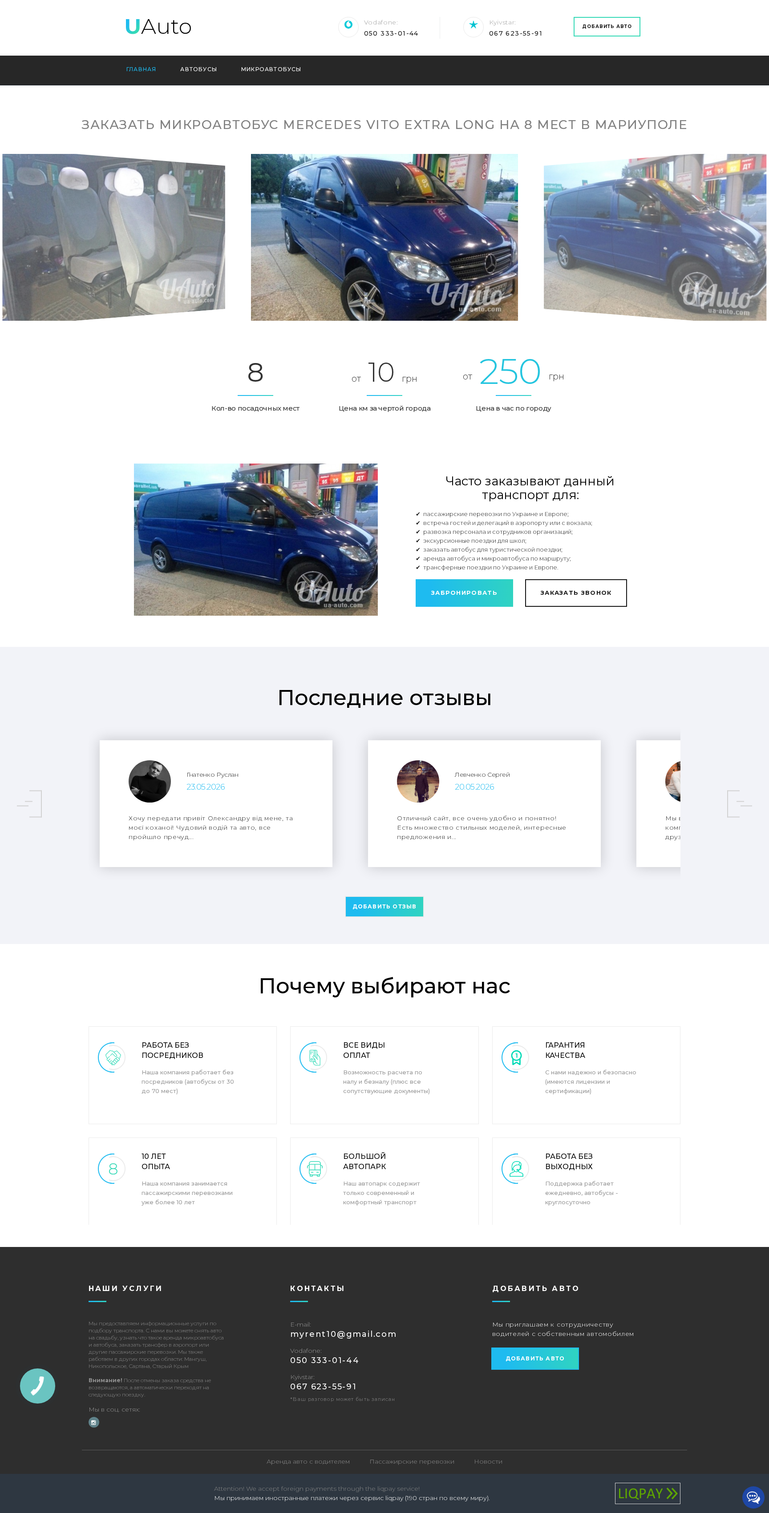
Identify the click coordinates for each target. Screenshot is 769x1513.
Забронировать (464, 592)
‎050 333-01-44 (391, 33)
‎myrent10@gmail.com (343, 1334)
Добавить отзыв (384, 906)
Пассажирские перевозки (411, 1461)
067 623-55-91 (515, 33)
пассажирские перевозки (142, 1351)
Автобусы (198, 69)
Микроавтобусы (271, 69)
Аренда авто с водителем (308, 1461)
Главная (141, 69)
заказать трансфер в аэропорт (158, 1344)
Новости (488, 1461)
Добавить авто (607, 26)
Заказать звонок (576, 592)
